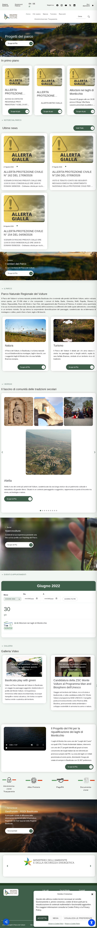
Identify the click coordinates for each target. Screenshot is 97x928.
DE (34, 4)
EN (30, 4)
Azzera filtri (70, 599)
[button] (92, 894)
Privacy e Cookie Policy (56, 923)
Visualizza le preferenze (78, 918)
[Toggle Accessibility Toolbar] (91, 922)
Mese (6, 595)
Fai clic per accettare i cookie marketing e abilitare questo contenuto (24, 666)
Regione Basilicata (5, 5)
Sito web (33, 925)
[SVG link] (11, 892)
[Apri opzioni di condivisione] (6, 922)
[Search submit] (89, 16)
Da (24, 594)
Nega (55, 918)
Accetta (42, 918)
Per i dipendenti (86, 5)
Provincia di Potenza (18, 5)
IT (29, 7)
